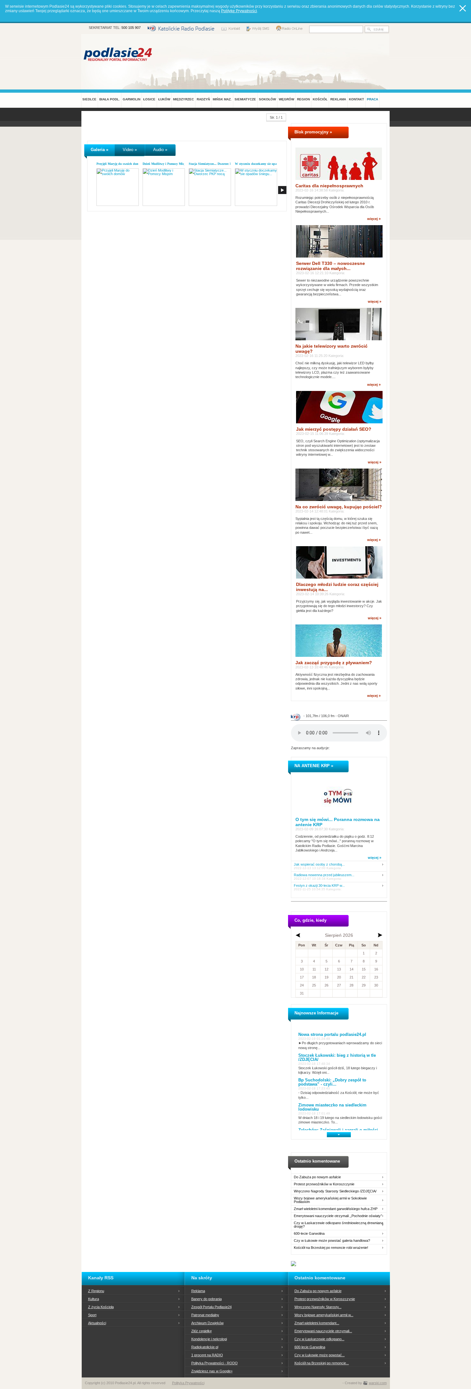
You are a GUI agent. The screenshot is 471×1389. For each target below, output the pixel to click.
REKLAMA (338, 99)
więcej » (374, 219)
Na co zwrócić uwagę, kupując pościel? (338, 506)
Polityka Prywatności (188, 1383)
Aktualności (97, 1323)
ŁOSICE (149, 99)
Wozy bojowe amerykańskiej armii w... (323, 1315)
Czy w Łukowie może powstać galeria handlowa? (332, 1240)
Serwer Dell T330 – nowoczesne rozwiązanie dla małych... (330, 266)
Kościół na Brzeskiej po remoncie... (321, 1363)
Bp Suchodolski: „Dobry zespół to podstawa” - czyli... (332, 1082)
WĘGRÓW (286, 99)
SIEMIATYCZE (245, 99)
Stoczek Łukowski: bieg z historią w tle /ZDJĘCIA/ (337, 1057)
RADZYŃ (203, 99)
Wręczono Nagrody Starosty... (318, 1307)
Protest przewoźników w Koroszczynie (324, 1184)
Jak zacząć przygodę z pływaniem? (333, 662)
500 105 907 (131, 28)
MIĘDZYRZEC (183, 99)
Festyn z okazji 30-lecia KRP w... (319, 885)
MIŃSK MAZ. (222, 99)
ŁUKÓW (164, 99)
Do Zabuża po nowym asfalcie (317, 1177)
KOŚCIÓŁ (320, 99)
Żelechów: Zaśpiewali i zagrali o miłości (338, 1130)
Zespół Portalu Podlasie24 (211, 1307)
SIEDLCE (89, 99)
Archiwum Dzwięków (207, 1323)
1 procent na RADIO (207, 1355)
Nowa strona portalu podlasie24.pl (332, 1034)
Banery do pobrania (206, 1299)
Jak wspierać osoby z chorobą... (319, 864)
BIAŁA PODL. (109, 99)
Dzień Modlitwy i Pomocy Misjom (166, 163)
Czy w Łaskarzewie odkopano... (319, 1339)
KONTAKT (356, 99)
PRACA (372, 99)
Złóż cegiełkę (201, 1331)
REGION (303, 99)
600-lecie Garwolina (309, 1233)
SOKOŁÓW (267, 99)
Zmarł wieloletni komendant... (316, 1323)
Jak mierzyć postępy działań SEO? (333, 429)
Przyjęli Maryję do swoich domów (119, 163)
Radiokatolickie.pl (204, 1347)
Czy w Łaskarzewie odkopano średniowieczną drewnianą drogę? (338, 1224)
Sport (92, 1315)
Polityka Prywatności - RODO (214, 1363)
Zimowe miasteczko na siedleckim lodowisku (332, 1107)
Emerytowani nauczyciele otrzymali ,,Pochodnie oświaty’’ (338, 1216)
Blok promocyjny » (313, 132)
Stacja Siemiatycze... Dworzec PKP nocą (216, 163)
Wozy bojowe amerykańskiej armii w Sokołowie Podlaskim (330, 1200)
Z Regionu (96, 1291)
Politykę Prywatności (239, 11)
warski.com (378, 1383)
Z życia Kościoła (101, 1307)
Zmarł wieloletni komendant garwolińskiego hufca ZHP (335, 1209)
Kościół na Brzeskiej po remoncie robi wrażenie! (331, 1247)
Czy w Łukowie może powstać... (319, 1355)
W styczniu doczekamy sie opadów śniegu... (265, 163)
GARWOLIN (131, 99)
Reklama (198, 1291)
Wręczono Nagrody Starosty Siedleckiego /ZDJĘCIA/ (335, 1191)
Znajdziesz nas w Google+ (212, 1371)
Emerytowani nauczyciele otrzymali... (323, 1331)
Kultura (93, 1299)
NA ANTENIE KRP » (313, 765)
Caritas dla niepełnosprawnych (329, 185)
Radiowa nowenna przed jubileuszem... (324, 875)
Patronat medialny (205, 1315)
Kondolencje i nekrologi (209, 1339)
